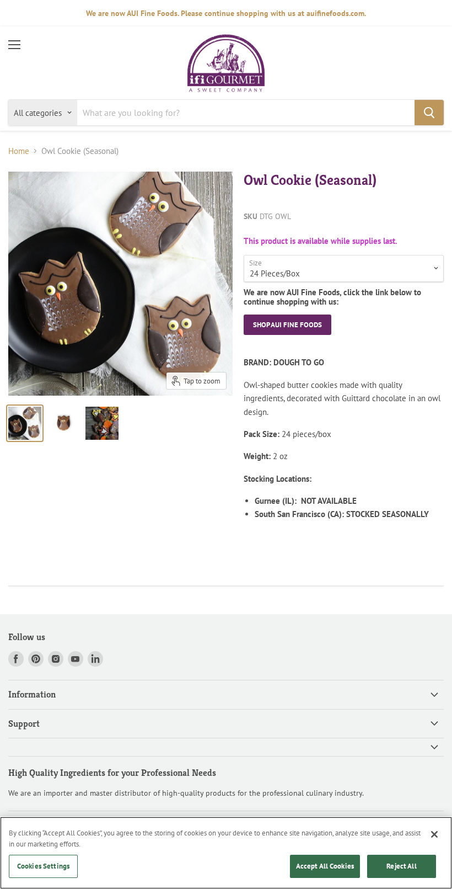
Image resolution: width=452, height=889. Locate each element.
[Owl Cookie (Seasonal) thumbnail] (24, 423)
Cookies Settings (43, 866)
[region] (226, 853)
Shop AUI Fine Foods (287, 324)
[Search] (429, 112)
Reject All (401, 866)
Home (18, 151)
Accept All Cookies (325, 866)
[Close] (434, 834)
